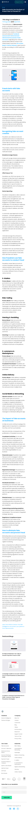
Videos (16, 727)
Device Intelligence (6, 718)
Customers (17, 722)
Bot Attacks (4, 773)
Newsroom (17, 731)
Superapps (17, 752)
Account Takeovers (6, 748)
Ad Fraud (3, 770)
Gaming (17, 769)
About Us (17, 718)
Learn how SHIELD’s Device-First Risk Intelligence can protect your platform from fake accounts (13, 626)
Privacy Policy (18, 738)
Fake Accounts (5, 746)
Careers (17, 720)
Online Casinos (18, 772)
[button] (25, 2)
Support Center (18, 734)
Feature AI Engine (5, 720)
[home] (5, 2)
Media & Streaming (19, 755)
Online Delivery (18, 757)
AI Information (18, 729)
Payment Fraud (5, 759)
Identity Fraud (4, 768)
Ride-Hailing (17, 746)
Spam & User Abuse (6, 765)
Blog (16, 725)
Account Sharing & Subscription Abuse (6, 755)
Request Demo (19, 2)
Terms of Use (18, 736)
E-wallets (17, 760)
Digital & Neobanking (20, 766)
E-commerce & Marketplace (18, 763)
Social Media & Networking (18, 749)
